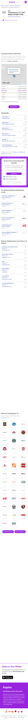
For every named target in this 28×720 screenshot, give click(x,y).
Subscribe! (13, 173)
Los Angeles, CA (21, 152)
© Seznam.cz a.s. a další (22, 84)
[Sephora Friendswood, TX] (4, 490)
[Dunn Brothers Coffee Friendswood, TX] (4, 457)
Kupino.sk (21, 712)
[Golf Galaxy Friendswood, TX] (13, 498)
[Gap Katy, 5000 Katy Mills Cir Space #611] (14, 140)
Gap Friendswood (13, 69)
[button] (10, 20)
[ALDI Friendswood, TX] (4, 424)
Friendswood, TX (5, 417)
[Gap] (4, 13)
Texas (11, 5)
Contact (6, 717)
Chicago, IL (15, 152)
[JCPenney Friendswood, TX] (4, 507)
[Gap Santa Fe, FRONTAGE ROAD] (14, 117)
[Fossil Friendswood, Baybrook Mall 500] (14, 212)
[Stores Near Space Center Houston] (14, 256)
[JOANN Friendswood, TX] (4, 482)
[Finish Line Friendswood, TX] (23, 441)
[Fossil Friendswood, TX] (13, 457)
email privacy (18, 181)
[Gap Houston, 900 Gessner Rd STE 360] (14, 129)
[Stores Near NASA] (14, 263)
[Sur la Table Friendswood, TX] (4, 515)
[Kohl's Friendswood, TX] (13, 474)
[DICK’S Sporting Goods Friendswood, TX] (23, 482)
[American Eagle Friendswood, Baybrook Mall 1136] (14, 234)
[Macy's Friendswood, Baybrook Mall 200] (14, 205)
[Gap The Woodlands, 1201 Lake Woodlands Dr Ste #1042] (14, 145)
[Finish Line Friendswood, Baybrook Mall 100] (14, 219)
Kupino (2, 5)
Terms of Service (12, 717)
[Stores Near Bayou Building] (14, 270)
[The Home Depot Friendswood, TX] (13, 465)
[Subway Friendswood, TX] (13, 515)
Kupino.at (6, 712)
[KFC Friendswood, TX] (23, 507)
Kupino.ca (9, 712)
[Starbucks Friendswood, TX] (13, 441)
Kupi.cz (12, 712)
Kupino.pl (18, 712)
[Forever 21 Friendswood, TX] (13, 490)
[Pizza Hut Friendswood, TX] (13, 432)
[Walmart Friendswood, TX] (13, 449)
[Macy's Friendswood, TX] (23, 457)
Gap (3, 152)
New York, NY (4, 153)
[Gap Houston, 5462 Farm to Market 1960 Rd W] (14, 134)
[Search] (25, 2)
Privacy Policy (14, 176)
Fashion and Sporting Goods (14, 16)
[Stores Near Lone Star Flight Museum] (14, 285)
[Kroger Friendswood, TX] (13, 424)
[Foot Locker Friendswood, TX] (4, 465)
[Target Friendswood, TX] (23, 449)
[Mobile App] (7, 677)
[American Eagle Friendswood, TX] (23, 490)
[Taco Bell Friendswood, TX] (13, 507)
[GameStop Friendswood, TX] (23, 474)
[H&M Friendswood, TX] (4, 498)
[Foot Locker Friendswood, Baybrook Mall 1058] (14, 197)
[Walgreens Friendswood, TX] (23, 424)
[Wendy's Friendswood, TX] (4, 449)
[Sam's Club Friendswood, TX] (4, 474)
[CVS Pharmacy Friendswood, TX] (13, 482)
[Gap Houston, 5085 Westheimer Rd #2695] (14, 123)
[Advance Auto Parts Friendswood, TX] (23, 515)
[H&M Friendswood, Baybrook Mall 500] (14, 226)
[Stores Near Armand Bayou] (14, 277)
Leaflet (16, 84)
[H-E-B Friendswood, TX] (23, 498)
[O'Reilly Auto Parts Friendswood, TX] (13, 523)
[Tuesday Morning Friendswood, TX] (4, 441)
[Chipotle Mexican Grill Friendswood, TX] (23, 432)
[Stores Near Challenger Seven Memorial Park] (14, 248)
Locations (7, 5)
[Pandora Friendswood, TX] (4, 432)
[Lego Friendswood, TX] (23, 465)
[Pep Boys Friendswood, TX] (4, 523)
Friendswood (16, 5)
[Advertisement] (14, 37)
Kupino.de (15, 712)
